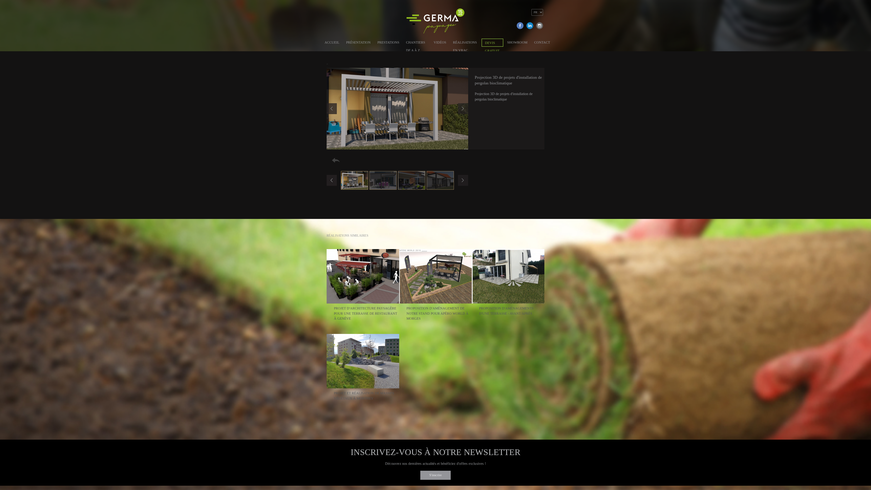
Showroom (517, 42)
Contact (542, 42)
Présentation (358, 42)
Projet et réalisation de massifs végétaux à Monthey (364, 395)
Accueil (332, 42)
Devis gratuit (492, 44)
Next (463, 108)
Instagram (539, 25)
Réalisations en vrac (465, 43)
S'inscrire (435, 475)
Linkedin (529, 25)
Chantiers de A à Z (415, 43)
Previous (332, 108)
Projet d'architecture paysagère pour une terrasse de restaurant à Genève (365, 313)
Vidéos (440, 42)
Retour (335, 160)
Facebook (520, 25)
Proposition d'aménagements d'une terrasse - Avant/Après (506, 310)
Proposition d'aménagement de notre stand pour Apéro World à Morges (437, 313)
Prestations (388, 42)
